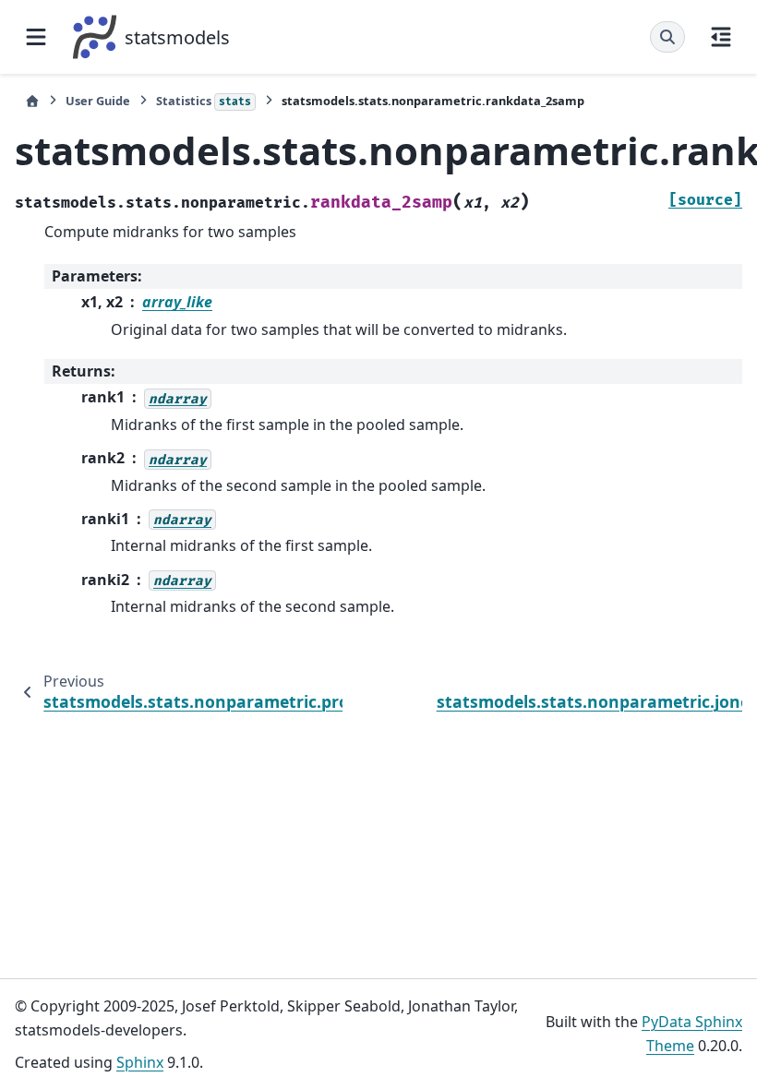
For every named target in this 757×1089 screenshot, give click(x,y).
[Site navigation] (36, 37)
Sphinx (139, 1062)
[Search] (667, 37)
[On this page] (721, 37)
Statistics (203, 100)
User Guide (98, 100)
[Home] (32, 101)
